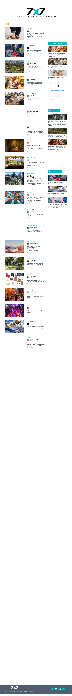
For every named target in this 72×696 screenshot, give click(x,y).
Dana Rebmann (33, 227)
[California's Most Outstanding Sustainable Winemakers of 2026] (14, 263)
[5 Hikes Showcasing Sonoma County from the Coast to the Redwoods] (14, 230)
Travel (28, 337)
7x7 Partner (32, 47)
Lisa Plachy (32, 95)
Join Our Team (19, 691)
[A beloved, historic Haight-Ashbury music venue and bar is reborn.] (14, 294)
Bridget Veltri (38, 178)
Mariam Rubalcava (34, 243)
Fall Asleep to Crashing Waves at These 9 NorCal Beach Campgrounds (35, 164)
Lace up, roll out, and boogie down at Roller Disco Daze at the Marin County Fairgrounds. (57, 206)
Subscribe (26, 691)
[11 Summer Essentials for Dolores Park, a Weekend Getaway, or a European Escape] (14, 279)
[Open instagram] (59, 689)
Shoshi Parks (33, 63)
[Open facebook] (52, 689)
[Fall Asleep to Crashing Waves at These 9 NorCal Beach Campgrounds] (14, 162)
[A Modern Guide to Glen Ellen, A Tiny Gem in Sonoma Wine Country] (57, 130)
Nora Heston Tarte (34, 111)
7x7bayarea (55, 99)
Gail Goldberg (33, 30)
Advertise (12, 691)
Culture (38, 16)
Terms (31, 691)
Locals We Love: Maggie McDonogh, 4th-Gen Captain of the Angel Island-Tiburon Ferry (35, 131)
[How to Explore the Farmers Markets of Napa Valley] (14, 50)
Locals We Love (31, 125)
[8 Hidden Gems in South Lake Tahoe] (14, 114)
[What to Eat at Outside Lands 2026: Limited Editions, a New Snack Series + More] (14, 82)
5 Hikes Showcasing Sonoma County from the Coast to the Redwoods (34, 232)
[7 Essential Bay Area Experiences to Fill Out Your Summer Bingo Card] (14, 66)
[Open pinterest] (63, 689)
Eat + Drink (31, 16)
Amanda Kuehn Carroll (37, 341)
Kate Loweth (33, 159)
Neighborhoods (20, 16)
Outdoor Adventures (49, 16)
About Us (7, 691)
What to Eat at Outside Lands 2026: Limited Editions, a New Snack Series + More (34, 83)
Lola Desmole (35, 175)
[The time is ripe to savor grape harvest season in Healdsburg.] (14, 326)
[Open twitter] (56, 689)
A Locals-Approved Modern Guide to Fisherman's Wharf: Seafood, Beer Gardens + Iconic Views (57, 148)
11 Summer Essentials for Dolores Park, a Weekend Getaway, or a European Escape (35, 280)
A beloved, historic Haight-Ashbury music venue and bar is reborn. (35, 296)
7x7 (50, 99)
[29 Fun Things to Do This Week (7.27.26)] (14, 214)
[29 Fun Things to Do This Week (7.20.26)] (14, 310)
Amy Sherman (33, 79)
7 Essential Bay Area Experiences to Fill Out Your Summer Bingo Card (34, 68)
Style (28, 274)
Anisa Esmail (33, 276)
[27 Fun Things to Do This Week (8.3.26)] (14, 98)
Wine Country (30, 140)
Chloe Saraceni (38, 177)
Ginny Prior (32, 127)
